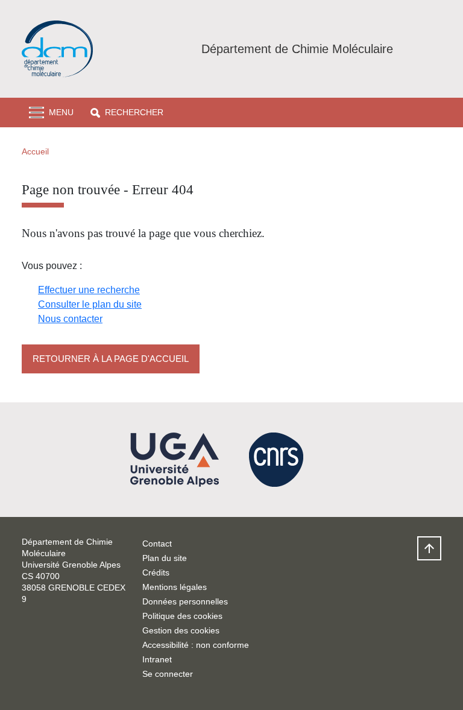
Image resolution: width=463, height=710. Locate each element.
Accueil (35, 151)
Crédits (155, 572)
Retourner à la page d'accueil (111, 358)
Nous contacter (70, 319)
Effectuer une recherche (89, 290)
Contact (157, 543)
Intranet (157, 659)
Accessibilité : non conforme (195, 645)
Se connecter (167, 674)
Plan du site (164, 558)
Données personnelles (185, 601)
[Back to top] (429, 548)
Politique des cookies (182, 616)
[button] (127, 112)
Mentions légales (174, 587)
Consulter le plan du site (90, 304)
